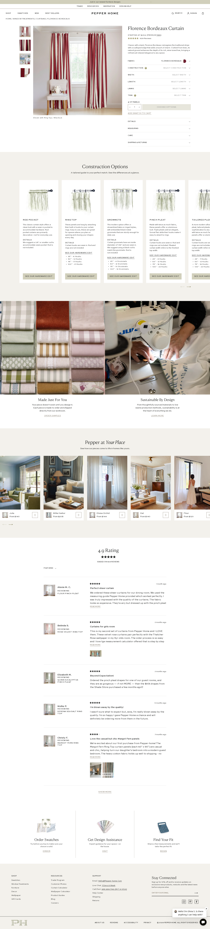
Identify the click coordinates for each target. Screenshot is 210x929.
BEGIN (163, 851)
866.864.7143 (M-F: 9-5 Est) (114, 889)
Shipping (96, 897)
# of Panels (134, 102)
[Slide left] (59, 2)
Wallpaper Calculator (60, 891)
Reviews (114, 923)
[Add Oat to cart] (166, 515)
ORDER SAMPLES (52, 416)
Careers (55, 903)
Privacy (147, 923)
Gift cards (16, 899)
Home (8, 19)
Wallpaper (16, 895)
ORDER (46, 851)
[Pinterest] (190, 902)
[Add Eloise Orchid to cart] (122, 515)
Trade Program (57, 880)
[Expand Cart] (201, 13)
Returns (95, 900)
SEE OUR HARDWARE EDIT (39, 276)
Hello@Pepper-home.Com (110, 881)
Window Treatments (24, 19)
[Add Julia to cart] (35, 515)
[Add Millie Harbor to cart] (78, 515)
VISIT (105, 851)
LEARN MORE (157, 416)
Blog (53, 899)
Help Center (97, 893)
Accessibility (131, 923)
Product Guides (58, 895)
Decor (14, 891)
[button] (178, 13)
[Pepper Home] (105, 13)
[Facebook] (196, 902)
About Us (99, 923)
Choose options (166, 107)
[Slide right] (151, 2)
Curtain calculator (59, 888)
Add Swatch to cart (139, 113)
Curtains (41, 19)
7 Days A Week (108, 885)
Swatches (15, 880)
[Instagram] (184, 902)
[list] (25, 52)
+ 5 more (106, 774)
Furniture (15, 888)
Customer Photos (59, 884)
